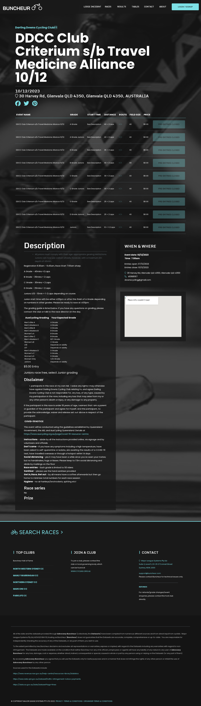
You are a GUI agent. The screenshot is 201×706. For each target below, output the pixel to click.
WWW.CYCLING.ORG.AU (81, 571)
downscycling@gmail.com (138, 279)
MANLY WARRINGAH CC (25, 575)
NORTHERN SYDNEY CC (25, 582)
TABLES (135, 6)
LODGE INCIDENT (92, 6)
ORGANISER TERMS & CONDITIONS (98, 701)
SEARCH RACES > (37, 532)
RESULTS (121, 6)
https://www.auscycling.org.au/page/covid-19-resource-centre (56, 434)
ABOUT (162, 6)
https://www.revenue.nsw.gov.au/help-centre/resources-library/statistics (46, 673)
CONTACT (149, 6)
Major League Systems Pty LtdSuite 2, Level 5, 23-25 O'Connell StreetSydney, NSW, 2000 (155, 564)
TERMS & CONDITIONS (73, 701)
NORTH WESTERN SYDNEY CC (28, 568)
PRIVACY (59, 701)
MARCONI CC (20, 588)
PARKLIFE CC (20, 595)
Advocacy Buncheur (66, 634)
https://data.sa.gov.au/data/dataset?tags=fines (34, 684)
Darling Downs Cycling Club (34, 27)
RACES (108, 6)
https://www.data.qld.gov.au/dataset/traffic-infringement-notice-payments (47, 679)
